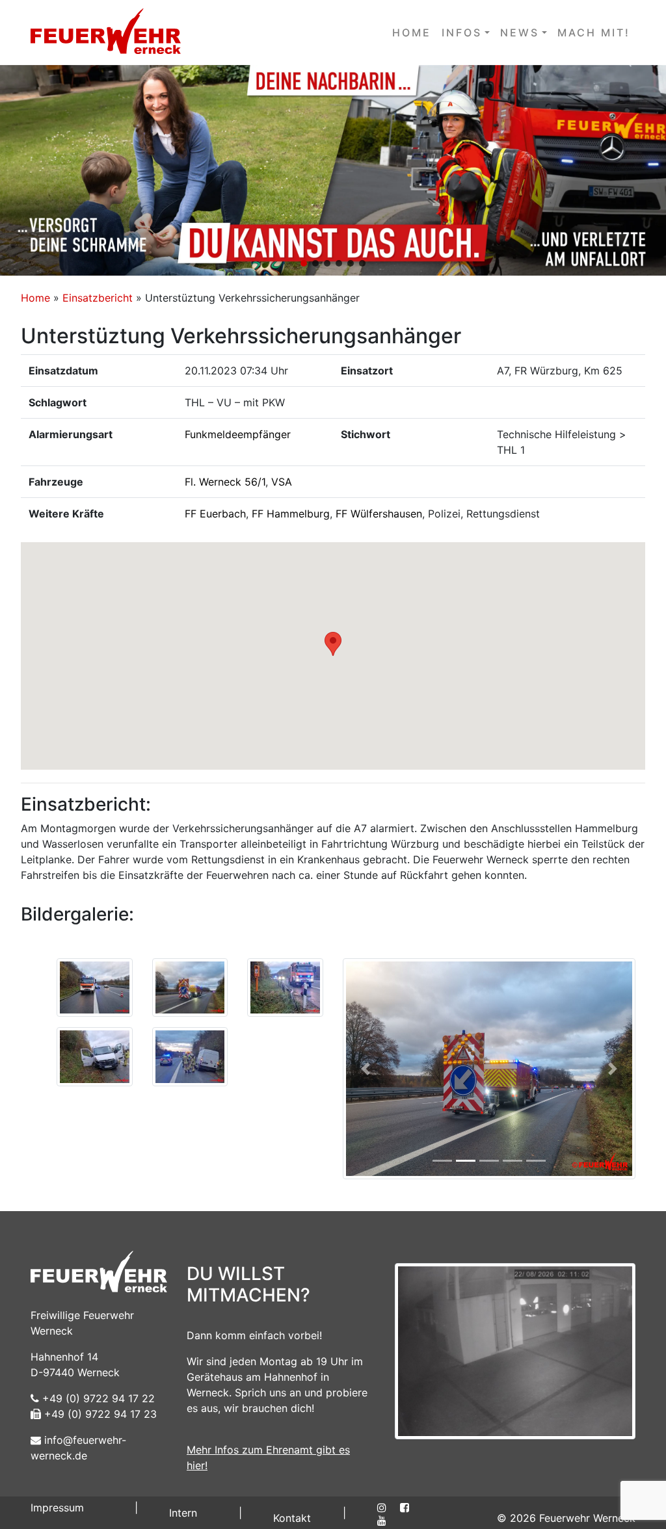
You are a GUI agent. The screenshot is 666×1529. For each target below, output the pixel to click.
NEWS (519, 32)
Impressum (57, 1507)
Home (35, 297)
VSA (281, 481)
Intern (183, 1512)
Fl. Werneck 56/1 (225, 481)
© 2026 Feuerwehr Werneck (566, 1517)
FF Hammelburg (291, 513)
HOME (411, 32)
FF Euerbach (215, 513)
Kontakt (292, 1517)
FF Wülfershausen (379, 513)
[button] (333, 170)
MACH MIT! (593, 32)
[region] (333, 170)
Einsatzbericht (97, 297)
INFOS (462, 32)
